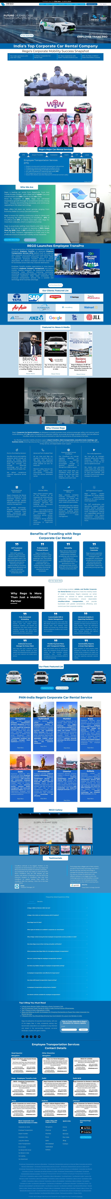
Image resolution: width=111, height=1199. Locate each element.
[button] (62, 4)
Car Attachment (67, 1176)
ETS (57, 171)
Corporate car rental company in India (45, 1171)
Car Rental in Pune (82, 1183)
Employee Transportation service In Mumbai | (33, 1169)
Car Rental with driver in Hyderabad (70, 1190)
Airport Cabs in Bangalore (35, 1188)
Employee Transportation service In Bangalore (33, 1164)
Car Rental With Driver (80, 1186)
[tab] (23, 155)
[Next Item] (108, 680)
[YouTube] (39, 1036)
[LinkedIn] (27, 1036)
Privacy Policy (78, 1193)
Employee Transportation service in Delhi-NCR (75, 1166)
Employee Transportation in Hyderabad (70, 1171)
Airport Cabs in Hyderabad (52, 1188)
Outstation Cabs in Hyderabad (38, 1178)
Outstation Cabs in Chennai (35, 1181)
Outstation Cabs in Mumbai (56, 1178)
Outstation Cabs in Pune (73, 1178)
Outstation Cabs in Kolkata (73, 1181)
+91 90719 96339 (18, 1067)
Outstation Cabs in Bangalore (52, 1176)
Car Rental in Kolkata (66, 1186)
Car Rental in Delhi (38, 1186)
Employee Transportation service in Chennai (61, 1164)
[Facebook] (31, 1036)
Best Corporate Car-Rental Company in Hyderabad (62, 1169)
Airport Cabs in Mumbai (68, 1188)
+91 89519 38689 (66, 1)
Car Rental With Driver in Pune (50, 1193)
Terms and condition (66, 1193)
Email (63, 1026)
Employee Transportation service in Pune (47, 1166)
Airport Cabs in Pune (82, 1188)
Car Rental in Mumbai (69, 1183)
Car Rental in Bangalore (39, 1183)
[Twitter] (35, 1036)
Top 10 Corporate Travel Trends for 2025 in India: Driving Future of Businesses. (48, 1008)
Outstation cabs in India (35, 1176)
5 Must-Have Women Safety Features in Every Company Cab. (42, 1006)
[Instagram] (23, 1036)
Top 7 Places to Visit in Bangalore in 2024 (36, 1010)
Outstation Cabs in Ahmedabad (54, 1181)
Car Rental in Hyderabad (54, 1183)
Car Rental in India (78, 1176)
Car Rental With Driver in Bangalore (47, 1190)
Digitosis (79, 1196)
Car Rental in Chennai (52, 1186)
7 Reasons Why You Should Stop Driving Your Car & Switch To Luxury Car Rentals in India (52, 1016)
